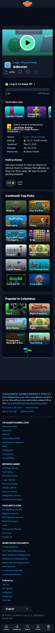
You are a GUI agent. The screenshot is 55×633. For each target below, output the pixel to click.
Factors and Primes (11, 529)
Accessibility (8, 458)
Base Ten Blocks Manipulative (16, 555)
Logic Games (8, 480)
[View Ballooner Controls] (36, 72)
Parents (6, 434)
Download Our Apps (12, 499)
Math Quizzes (8, 566)
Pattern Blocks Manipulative (15, 562)
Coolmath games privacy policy (26, 394)
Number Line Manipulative (14, 558)
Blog (4, 446)
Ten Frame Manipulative (13, 551)
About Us (6, 430)
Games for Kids (9, 426)
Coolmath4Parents (11, 574)
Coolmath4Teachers (12, 570)
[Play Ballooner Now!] (27, 42)
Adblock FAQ (27, 411)
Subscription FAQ (11, 438)
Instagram (7, 592)
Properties (7, 537)
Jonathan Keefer (23, 127)
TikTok (5, 584)
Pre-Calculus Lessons (12, 517)
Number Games (10, 476)
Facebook (7, 596)
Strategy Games (10, 468)
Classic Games (9, 487)
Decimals (6, 533)
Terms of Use (32, 407)
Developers (7, 450)
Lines (4, 525)
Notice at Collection (12, 407)
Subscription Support (13, 442)
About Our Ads (9, 411)
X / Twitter (7, 588)
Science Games (9, 491)
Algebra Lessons (10, 513)
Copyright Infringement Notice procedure (26, 403)
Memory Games (10, 484)
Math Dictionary (10, 521)
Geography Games (11, 495)
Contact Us (8, 454)
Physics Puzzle (29, 62)
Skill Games (7, 472)
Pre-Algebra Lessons (12, 509)
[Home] (27, 4)
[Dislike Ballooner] (19, 72)
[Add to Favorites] (27, 71)
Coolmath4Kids (10, 547)
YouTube (6, 600)
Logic (16, 62)
